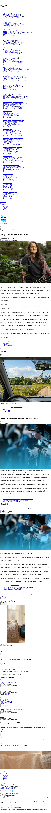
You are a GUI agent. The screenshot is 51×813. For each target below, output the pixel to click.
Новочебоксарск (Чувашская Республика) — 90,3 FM (14, 106)
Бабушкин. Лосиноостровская (6, 702)
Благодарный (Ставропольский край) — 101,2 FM (13, 24)
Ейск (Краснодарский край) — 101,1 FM (11, 50)
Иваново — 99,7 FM (7, 59)
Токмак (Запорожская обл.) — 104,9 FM (11, 148)
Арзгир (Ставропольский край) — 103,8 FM (12, 18)
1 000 (3, 596)
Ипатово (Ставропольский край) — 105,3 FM (12, 62)
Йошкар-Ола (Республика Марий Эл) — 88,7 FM (13, 65)
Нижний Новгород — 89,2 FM (9, 101)
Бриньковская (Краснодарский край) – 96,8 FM (13, 26)
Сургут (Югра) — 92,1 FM (8, 140)
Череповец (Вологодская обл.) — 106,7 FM (12, 163)
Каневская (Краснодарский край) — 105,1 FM (13, 68)
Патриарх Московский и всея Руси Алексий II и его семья (12, 689)
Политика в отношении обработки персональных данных (12, 805)
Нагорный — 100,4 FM (8, 189)
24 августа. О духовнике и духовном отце (12, 501)
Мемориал (5, 780)
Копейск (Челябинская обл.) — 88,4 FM (11, 78)
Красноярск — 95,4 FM (8, 83)
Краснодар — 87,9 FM (7, 81)
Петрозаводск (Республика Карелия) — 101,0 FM (13, 120)
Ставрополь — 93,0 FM (8, 136)
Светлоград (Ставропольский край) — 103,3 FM (13, 131)
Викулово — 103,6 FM (8, 179)
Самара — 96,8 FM (7, 126)
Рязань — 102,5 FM (7, 125)
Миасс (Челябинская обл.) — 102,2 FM (11, 93)
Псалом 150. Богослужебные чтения (8, 682)
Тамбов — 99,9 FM (7, 142)
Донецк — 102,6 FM (7, 49)
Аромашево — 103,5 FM (8, 174)
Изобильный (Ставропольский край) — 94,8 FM (13, 61)
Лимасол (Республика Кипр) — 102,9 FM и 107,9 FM (14, 86)
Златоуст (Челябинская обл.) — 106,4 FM (11, 58)
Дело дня (2, 200)
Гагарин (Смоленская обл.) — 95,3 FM (11, 41)
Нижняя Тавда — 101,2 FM (9, 190)
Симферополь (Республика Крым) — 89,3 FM (12, 133)
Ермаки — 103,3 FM (7, 183)
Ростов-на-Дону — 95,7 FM (9, 123)
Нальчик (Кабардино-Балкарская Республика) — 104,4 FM (15, 96)
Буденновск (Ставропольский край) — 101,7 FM (13, 30)
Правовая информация (5, 803)
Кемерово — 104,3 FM (8, 70)
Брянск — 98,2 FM (7, 27)
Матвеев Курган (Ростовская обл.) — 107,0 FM (13, 90)
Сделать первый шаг (7, 345)
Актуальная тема (4, 416)
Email (1, 651)
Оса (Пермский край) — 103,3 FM (10, 114)
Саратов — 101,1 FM (7, 129)
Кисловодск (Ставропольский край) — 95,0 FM (13, 76)
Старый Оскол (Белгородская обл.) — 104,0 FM (13, 138)
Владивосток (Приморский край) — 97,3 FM (12, 31)
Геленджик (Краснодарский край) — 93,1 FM (12, 43)
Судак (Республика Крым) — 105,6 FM (11, 139)
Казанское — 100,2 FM (8, 188)
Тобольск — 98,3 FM (7, 193)
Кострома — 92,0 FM (7, 79)
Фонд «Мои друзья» (12, 784)
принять (2, 811)
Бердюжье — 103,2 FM (8, 176)
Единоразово (11, 600)
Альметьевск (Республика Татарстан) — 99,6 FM (13, 16)
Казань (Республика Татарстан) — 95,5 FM (12, 66)
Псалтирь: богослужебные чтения (11, 681)
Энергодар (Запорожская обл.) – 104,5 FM (12, 166)
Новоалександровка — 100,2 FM (10, 192)
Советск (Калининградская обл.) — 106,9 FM (12, 135)
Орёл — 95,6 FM (6, 112)
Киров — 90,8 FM (7, 74)
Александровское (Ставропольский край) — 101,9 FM (14, 15)
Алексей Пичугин (9, 403)
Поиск (14, 229)
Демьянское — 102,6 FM (8, 181)
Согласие (7, 659)
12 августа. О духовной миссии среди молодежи (10, 715)
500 (1, 596)
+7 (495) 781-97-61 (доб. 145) (14, 788)
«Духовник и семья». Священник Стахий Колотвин (11, 709)
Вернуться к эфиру (4, 10)
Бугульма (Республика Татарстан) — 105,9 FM (13, 29)
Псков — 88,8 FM (7, 118)
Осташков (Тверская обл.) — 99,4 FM (11, 115)
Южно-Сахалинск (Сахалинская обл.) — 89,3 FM (13, 167)
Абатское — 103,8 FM (7, 172)
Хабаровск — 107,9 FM (8, 159)
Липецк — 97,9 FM (7, 87)
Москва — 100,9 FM (7, 13)
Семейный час (7, 708)
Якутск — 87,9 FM (7, 168)
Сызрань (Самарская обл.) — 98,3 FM (11, 141)
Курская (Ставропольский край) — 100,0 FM (12, 84)
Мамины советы (3, 695)
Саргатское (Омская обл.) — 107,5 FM (11, 130)
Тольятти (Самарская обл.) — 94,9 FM (11, 149)
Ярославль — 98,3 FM (7, 170)
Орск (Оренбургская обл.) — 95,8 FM (11, 113)
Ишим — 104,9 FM (7, 187)
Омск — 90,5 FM (6, 109)
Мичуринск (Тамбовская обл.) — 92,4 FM (12, 94)
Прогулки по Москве (8, 701)
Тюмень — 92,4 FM (7, 153)
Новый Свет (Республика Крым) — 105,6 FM (12, 108)
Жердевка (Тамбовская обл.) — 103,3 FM (11, 54)
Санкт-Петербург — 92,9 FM (9, 127)
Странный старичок (7, 344)
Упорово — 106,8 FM (7, 196)
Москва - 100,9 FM (4, 11)
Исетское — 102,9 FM (7, 186)
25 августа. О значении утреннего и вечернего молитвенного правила (18, 499)
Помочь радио (3, 602)
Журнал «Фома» (3, 784)
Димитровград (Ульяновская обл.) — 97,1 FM (12, 48)
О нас (4, 210)
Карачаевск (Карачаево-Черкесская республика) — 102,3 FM (16, 69)
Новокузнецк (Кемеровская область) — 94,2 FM (13, 104)
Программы (5, 206)
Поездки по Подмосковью (6, 348)
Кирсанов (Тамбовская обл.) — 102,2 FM (11, 75)
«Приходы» (25, 784)
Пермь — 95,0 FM (7, 117)
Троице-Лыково (6, 411)
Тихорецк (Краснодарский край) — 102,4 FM (12, 147)
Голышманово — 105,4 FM (8, 180)
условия (9, 601)
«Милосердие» (19, 784)
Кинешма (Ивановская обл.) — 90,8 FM (11, 72)
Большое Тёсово (6, 410)
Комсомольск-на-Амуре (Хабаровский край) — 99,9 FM (15, 77)
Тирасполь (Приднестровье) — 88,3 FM (11, 145)
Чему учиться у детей (7, 343)
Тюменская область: (7, 171)
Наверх (2, 772)
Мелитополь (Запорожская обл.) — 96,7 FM (12, 92)
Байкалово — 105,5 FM (8, 175)
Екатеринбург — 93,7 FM (8, 51)
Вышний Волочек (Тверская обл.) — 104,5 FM (13, 39)
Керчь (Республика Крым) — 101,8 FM (11, 71)
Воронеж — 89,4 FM (7, 38)
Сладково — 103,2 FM (7, 195)
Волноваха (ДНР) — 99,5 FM (9, 35)
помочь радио (3, 202)
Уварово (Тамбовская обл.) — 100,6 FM (11, 154)
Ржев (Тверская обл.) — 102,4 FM (10, 122)
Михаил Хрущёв (16, 403)
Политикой (4, 661)
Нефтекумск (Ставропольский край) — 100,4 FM (13, 98)
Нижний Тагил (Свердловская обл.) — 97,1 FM (13, 102)
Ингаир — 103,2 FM (7, 185)
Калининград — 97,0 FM (8, 67)
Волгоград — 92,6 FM (7, 34)
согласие (7, 666)
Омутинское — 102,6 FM (8, 194)
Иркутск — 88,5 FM (7, 63)
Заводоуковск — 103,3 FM (8, 184)
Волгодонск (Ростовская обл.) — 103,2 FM (12, 33)
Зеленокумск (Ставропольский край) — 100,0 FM (13, 57)
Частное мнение (14, 231)
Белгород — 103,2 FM (7, 22)
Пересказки (6, 694)
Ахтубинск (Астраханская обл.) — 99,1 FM (12, 21)
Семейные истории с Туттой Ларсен (12, 687)
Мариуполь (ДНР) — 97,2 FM (9, 89)
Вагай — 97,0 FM (6, 178)
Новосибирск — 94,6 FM (8, 105)
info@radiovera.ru (4, 788)
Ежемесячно (4, 600)
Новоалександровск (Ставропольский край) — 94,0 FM (15, 103)
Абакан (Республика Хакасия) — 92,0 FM (12, 14)
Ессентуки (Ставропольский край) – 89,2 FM (12, 52)
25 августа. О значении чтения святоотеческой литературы (15, 500)
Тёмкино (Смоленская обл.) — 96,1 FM (11, 144)
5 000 (6, 596)
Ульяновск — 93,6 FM (7, 156)
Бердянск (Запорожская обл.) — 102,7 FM (12, 23)
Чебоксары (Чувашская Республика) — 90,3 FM (13, 161)
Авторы (4, 208)
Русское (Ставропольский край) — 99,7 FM (12, 124)
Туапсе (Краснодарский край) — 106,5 (11, 152)
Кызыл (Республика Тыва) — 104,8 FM (11, 85)
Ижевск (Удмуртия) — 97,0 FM (9, 60)
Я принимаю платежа (8, 601)
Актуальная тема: (15, 496)
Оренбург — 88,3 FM (7, 111)
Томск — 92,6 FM (7, 150)
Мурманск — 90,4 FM (7, 95)
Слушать (2, 681)
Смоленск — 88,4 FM (7, 134)
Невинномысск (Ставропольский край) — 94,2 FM (14, 97)
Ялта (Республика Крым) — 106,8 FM (11, 169)
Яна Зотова (6, 337)
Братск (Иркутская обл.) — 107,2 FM (11, 25)
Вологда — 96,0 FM (7, 36)
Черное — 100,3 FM (7, 197)
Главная (2, 231)
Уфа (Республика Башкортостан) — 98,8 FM (12, 157)
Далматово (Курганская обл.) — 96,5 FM (11, 45)
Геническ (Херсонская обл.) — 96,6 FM (11, 44)
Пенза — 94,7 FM (6, 116)
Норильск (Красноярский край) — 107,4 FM (12, 107)
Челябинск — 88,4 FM (7, 162)
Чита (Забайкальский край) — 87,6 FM (11, 165)
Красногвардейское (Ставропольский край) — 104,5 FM (15, 80)
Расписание (5, 207)
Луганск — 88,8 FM (7, 88)
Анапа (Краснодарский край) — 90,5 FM (11, 17)
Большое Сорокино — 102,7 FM (10, 177)
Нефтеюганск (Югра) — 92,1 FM (10, 99)
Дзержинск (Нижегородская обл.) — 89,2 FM (12, 47)
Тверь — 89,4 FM (6, 143)
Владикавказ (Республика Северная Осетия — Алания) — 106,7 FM (17, 32)
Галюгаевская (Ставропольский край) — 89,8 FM (13, 42)
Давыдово (5, 409)
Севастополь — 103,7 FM (8, 132)
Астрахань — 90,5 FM (7, 20)
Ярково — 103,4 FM (7, 198)
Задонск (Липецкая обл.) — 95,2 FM (10, 56)
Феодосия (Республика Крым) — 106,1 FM (12, 158)
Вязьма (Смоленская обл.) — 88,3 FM (11, 40)
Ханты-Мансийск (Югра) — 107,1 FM (11, 160)
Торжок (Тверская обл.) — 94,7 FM (10, 151)
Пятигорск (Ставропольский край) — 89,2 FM (13, 121)
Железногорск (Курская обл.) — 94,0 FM (11, 53)
